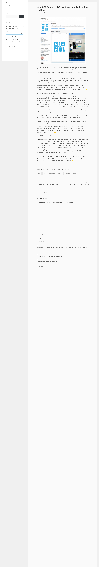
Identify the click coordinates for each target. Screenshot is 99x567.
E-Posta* (39, 231)
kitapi (44, 173)
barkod (39, 173)
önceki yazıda (42, 67)
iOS (59, 169)
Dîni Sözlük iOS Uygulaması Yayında (79, 184)
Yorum (38, 206)
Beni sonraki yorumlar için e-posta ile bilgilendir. (49, 256)
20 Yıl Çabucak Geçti (11, 36)
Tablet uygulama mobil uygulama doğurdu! (48, 184)
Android (56, 169)
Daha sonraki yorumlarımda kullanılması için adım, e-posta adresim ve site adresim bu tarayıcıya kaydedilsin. (62, 248)
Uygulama (70, 169)
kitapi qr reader (52, 173)
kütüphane (60, 173)
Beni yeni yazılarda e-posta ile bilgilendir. (47, 262)
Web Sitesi (39, 238)
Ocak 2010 (8, 8)
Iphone (62, 169)
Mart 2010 (8, 2)
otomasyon (68, 173)
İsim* (38, 223)
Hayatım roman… (10, 31)
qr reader (75, 173)
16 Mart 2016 (42, 12)
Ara (7, 13)
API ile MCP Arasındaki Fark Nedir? (14, 33)
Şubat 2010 (9, 5)
